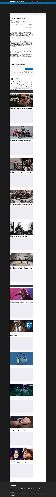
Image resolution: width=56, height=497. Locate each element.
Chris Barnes (15, 20)
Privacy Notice (12, 71)
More (40, 3)
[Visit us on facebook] (32, 1)
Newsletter (32, 27)
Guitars (18, 3)
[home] (11, 3)
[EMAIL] (14, 79)
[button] (45, 1)
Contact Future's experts (22, 488)
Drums (25, 3)
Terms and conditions (31, 488)
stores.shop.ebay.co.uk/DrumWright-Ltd (16, 60)
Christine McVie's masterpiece (18, 14)
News (11, 20)
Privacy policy (38, 488)
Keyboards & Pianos (30, 3)
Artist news (13, 3)
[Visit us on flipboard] (37, 1)
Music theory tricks (34, 14)
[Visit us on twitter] (33, 1)
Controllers (21, 3)
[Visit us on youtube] (36, 1)
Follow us (28, 27)
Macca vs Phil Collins (27, 14)
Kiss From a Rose (41, 14)
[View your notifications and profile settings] (42, 1)
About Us (12, 488)
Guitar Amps (36, 3)
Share (12, 27)
